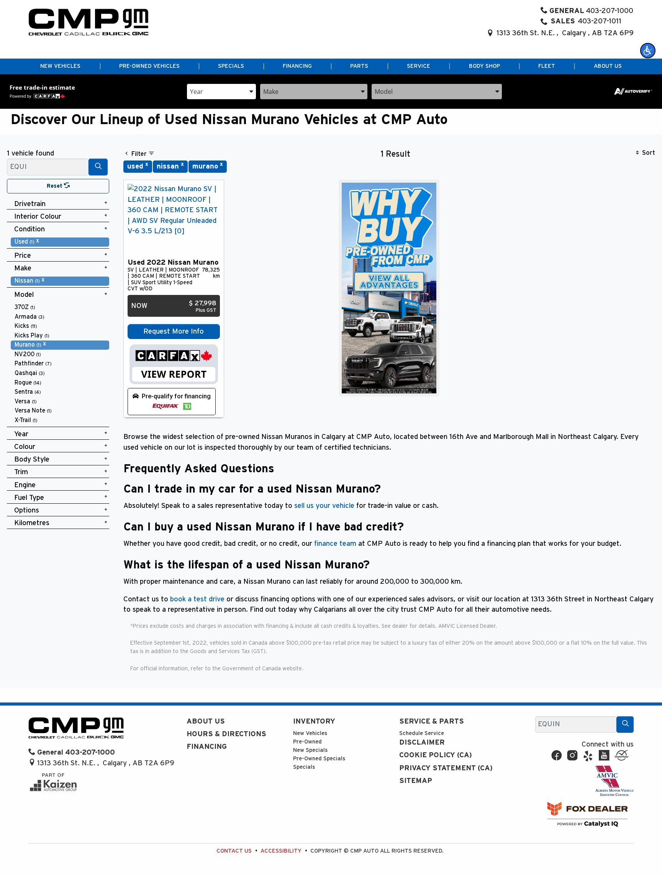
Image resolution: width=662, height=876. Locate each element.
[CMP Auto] (88, 22)
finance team (335, 543)
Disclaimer (422, 742)
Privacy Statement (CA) (446, 768)
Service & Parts (431, 721)
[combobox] (221, 91)
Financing (207, 746)
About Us (206, 721)
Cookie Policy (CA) (435, 755)
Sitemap (415, 780)
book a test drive (197, 599)
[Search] (98, 167)
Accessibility (281, 851)
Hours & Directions (226, 734)
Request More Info (173, 331)
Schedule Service (421, 733)
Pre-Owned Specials (319, 758)
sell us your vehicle (324, 505)
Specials (304, 767)
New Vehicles (310, 733)
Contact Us (234, 851)
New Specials (310, 750)
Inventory (314, 721)
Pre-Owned (307, 742)
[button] (647, 50)
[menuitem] (60, 242)
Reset (55, 186)
